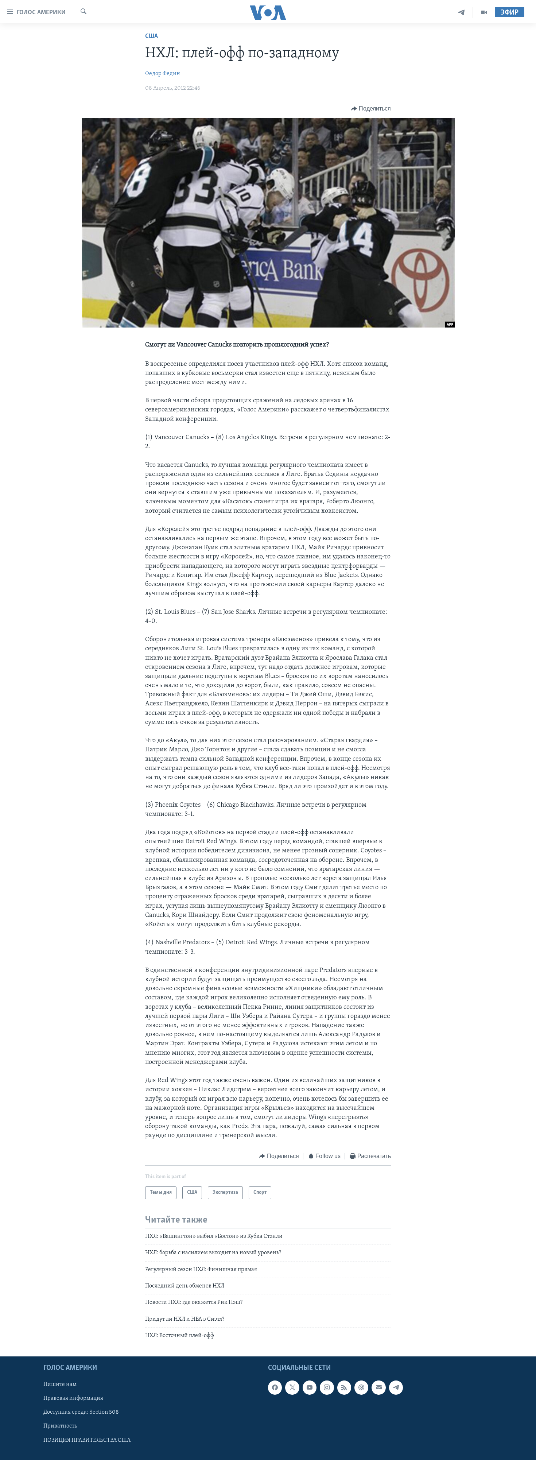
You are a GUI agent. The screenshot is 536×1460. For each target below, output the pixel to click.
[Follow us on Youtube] (309, 1387)
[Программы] (484, 12)
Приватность (60, 1426)
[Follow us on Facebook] (275, 1387)
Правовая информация (73, 1398)
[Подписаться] (378, 1387)
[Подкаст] (361, 1387)
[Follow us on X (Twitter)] (292, 1387)
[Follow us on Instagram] (327, 1387)
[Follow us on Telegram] (396, 1387)
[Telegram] (461, 12)
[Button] (371, 108)
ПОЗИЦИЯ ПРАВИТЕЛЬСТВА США (87, 1440)
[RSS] (344, 1387)
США (151, 36)
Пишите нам (60, 1384)
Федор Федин (162, 74)
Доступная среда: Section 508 (81, 1412)
